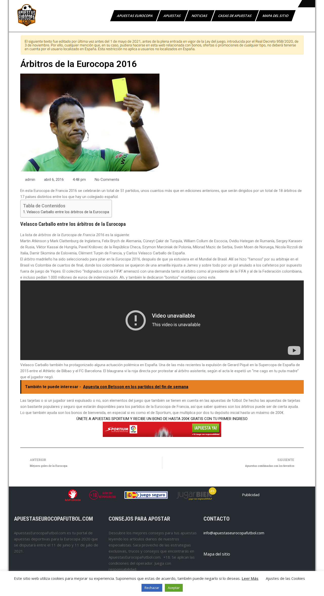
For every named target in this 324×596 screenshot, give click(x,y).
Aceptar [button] (174, 587)
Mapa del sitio (276, 15)
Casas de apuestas (235, 15)
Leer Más (250, 578)
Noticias (200, 15)
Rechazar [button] (152, 587)
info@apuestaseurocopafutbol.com (234, 532)
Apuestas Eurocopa (135, 15)
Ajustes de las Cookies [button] (285, 578)
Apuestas (172, 15)
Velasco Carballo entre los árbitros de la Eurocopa (68, 212)
